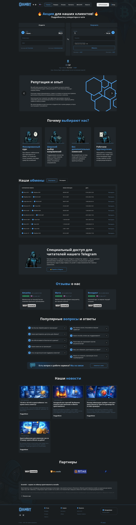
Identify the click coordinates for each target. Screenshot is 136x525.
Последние (63, 180)
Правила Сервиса (81, 514)
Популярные (51, 180)
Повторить (111, 192)
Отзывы (63, 4)
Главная (48, 4)
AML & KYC (79, 4)
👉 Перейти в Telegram (56, 269)
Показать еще (27, 496)
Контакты (71, 4)
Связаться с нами (99, 365)
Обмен (62, 514)
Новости (87, 4)
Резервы (55, 4)
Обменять (94, 48)
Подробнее (24, 414)
